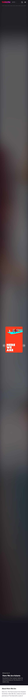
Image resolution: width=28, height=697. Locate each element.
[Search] (21, 2)
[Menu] (24, 2)
